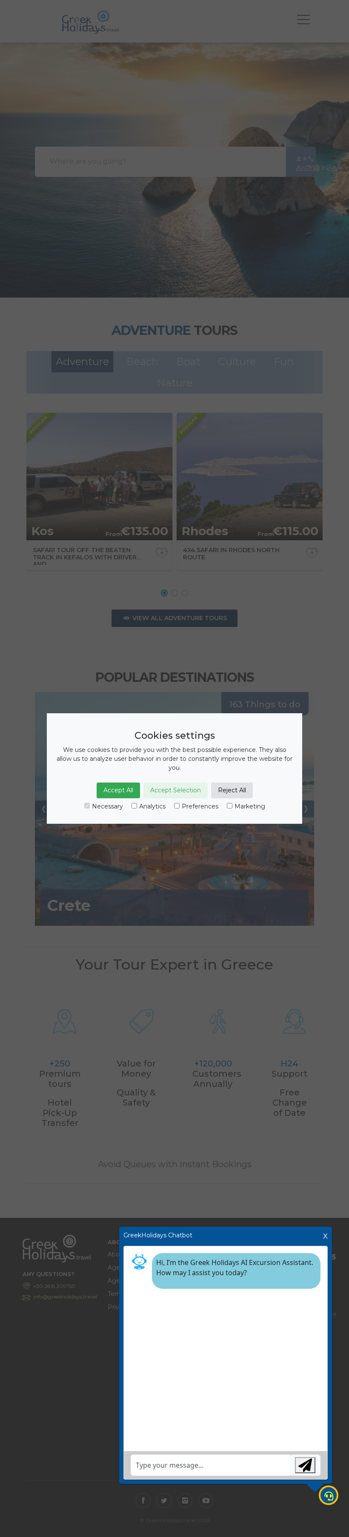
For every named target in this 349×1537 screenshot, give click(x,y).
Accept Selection (175, 790)
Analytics (152, 806)
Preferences (200, 806)
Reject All (232, 790)
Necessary (107, 806)
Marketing (250, 806)
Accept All (118, 790)
